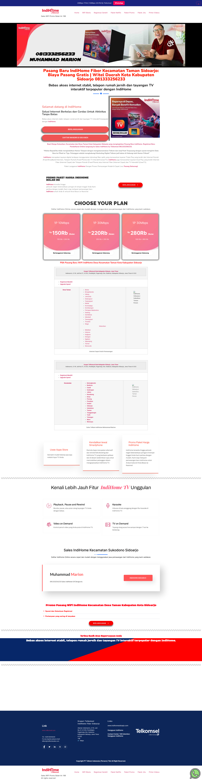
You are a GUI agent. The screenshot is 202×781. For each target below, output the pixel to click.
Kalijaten (88, 335)
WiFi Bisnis (86, 13)
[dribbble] (60, 747)
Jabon (89, 392)
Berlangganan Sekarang (61, 253)
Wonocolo (88, 346)
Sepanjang (88, 341)
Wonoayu (90, 422)
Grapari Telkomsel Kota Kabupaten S (95, 271)
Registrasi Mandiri (66, 282)
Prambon (90, 401)
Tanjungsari (89, 301)
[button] (101, 611)
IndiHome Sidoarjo (138, 578)
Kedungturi (88, 299)
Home (76, 13)
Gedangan (90, 390)
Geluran (87, 332)
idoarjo (108, 271)
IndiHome (81, 166)
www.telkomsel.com (48, 730)
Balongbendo (91, 383)
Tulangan (90, 417)
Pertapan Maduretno (92, 310)
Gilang (87, 294)
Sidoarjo (90, 406)
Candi (89, 388)
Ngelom (87, 339)
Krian (88, 397)
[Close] (198, 3)
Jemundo (88, 296)
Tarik (88, 415)
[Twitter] (49, 747)
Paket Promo (129, 13)
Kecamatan (67, 383)
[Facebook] (44, 747)
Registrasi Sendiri (101, 13)
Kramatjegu (89, 306)
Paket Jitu (142, 13)
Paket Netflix (116, 13)
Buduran (90, 385)
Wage (87, 324)
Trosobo (87, 322)
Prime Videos (154, 13)
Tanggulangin (91, 413)
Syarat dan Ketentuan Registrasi (58, 611)
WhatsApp (119, 3)
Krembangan (89, 308)
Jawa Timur (114, 271)
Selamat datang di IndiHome (61, 107)
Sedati (89, 403)
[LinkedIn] (55, 747)
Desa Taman (67, 290)
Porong (89, 399)
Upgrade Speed (65, 284)
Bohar (87, 290)
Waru (88, 419)
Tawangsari (89, 319)
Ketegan (87, 337)
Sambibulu (88, 315)
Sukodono (90, 408)
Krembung (90, 394)
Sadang (87, 312)
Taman (87, 344)
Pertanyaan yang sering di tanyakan (60, 616)
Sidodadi (88, 317)
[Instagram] (65, 747)
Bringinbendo (89, 292)
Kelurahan (102, 326)
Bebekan (88, 330)
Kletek (87, 303)
